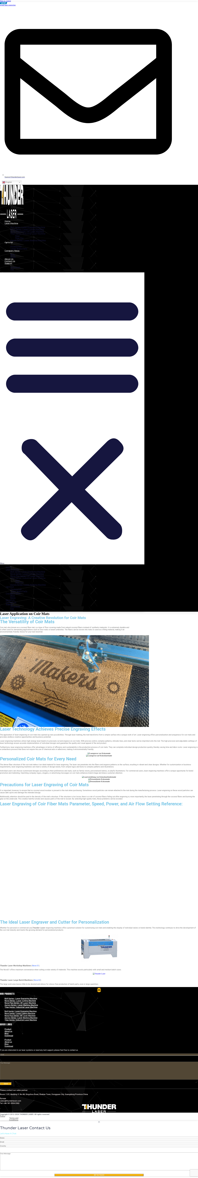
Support (8, 263)
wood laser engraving (8, 5)
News (13, 257)
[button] (72, 418)
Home (7, 221)
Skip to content (5, 1)
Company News (12, 251)
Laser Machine (11, 223)
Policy (2, 1116)
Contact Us (10, 261)
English (8, 182)
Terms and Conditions (13, 1119)
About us (8, 1031)
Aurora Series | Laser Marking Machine (28, 240)
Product (8, 1029)
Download (15, 267)
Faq (12, 269)
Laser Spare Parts (18, 249)
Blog (6, 1033)
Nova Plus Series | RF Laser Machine (20, 1003)
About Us (9, 259)
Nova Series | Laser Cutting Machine (20, 1001)
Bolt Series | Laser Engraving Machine (21, 998)
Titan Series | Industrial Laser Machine (21, 1007)
